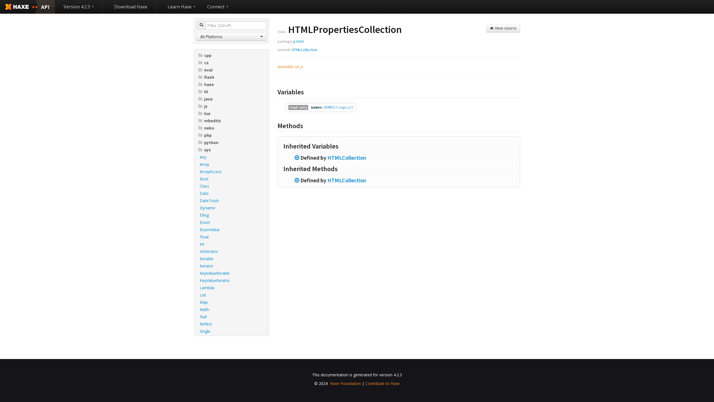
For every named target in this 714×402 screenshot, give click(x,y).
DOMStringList (338, 107)
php (208, 135)
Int (202, 244)
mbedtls (212, 120)
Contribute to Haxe (382, 383)
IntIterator (209, 251)
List (203, 295)
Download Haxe (130, 7)
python (211, 142)
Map (204, 302)
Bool (204, 178)
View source (505, 28)
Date (204, 193)
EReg (204, 215)
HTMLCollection (304, 49)
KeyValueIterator (215, 280)
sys (207, 149)
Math (204, 309)
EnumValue (210, 229)
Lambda (207, 287)
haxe (209, 84)
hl (206, 91)
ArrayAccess (211, 171)
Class (204, 186)
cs (206, 62)
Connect (216, 7)
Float (204, 237)
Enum (205, 222)
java (208, 99)
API (45, 7)
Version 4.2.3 (77, 7)
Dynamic (208, 207)
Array (204, 164)
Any (203, 157)
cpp (207, 55)
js (206, 106)
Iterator (206, 266)
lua (207, 113)
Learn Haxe (180, 7)
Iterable (206, 258)
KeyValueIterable (215, 273)
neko (209, 128)
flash (209, 77)
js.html (298, 41)
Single (205, 331)
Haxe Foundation (345, 383)
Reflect (206, 324)
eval (208, 70)
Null (203, 316)
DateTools (209, 200)
